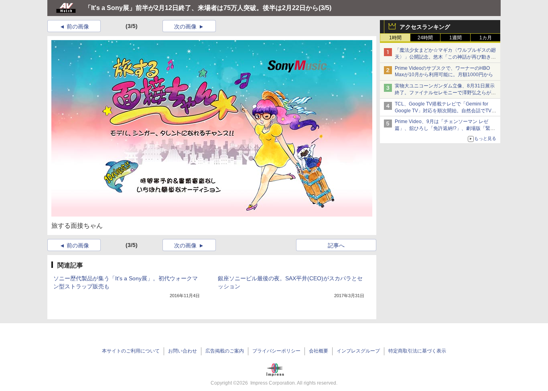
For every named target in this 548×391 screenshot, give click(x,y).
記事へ (336, 245)
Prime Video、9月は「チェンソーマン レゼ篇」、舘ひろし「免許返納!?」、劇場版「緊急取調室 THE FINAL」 (445, 128)
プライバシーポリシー (276, 351)
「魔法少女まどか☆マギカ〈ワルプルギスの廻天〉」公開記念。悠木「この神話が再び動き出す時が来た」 (445, 57)
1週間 (455, 38)
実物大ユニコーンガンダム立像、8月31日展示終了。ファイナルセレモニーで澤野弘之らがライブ (445, 92)
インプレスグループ (358, 351)
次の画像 (185, 26)
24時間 (425, 38)
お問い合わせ (182, 351)
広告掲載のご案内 (224, 351)
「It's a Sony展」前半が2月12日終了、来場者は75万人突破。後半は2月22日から (202, 7)
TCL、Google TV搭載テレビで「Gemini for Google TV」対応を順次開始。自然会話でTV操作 (445, 110)
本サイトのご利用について (131, 351)
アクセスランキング (425, 27)
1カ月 (485, 38)
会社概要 (318, 351)
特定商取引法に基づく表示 (417, 351)
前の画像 (78, 26)
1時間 (395, 38)
